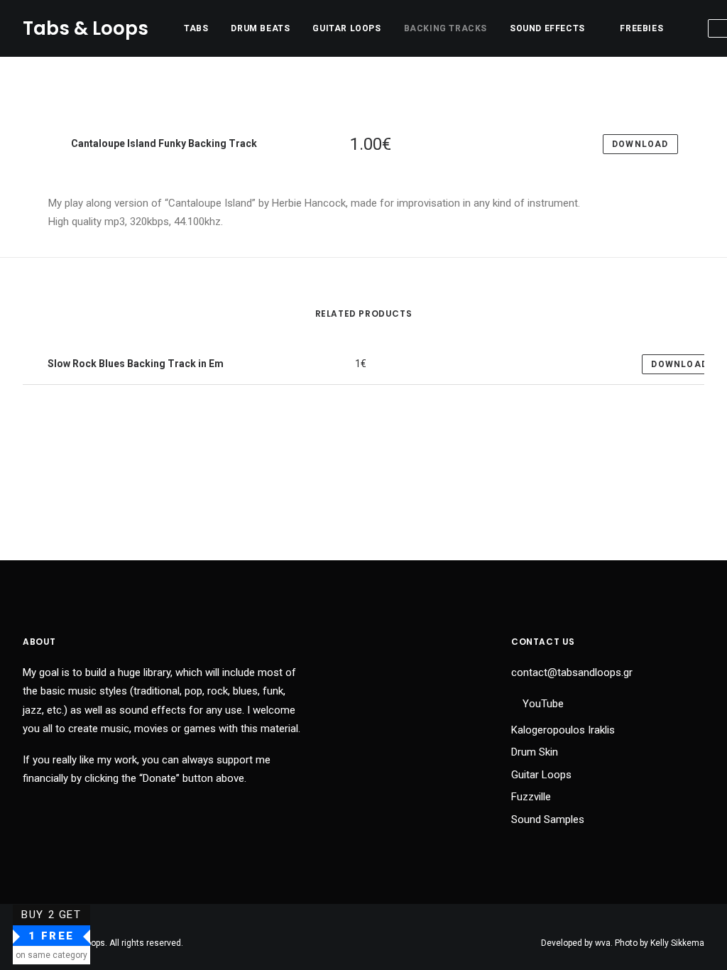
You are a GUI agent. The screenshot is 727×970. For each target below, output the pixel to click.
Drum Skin (534, 752)
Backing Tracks (445, 28)
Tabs (196, 28)
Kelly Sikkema (677, 943)
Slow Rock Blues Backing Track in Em (134, 363)
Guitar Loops (346, 28)
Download (679, 364)
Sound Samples (547, 819)
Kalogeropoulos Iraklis (563, 730)
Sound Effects (547, 28)
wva (603, 943)
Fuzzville (531, 796)
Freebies (641, 28)
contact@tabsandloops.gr (572, 672)
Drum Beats (260, 28)
